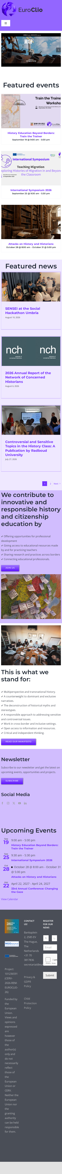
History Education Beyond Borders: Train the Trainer (31, 131)
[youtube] (19, 799)
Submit (50, 972)
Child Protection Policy (30, 999)
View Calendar (9, 895)
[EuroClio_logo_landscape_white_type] (22, 2)
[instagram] (8, 799)
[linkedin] (25, 799)
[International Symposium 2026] (31, 165)
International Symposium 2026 (31, 186)
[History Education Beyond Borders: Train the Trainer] (31, 107)
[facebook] (2, 799)
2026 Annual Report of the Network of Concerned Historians (28, 373)
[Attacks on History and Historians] (31, 218)
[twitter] (14, 799)
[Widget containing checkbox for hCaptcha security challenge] (50, 956)
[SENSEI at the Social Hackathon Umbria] (31, 283)
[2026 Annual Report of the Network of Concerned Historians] (31, 347)
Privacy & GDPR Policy (29, 978)
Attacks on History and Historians (31, 240)
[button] (3, 48)
